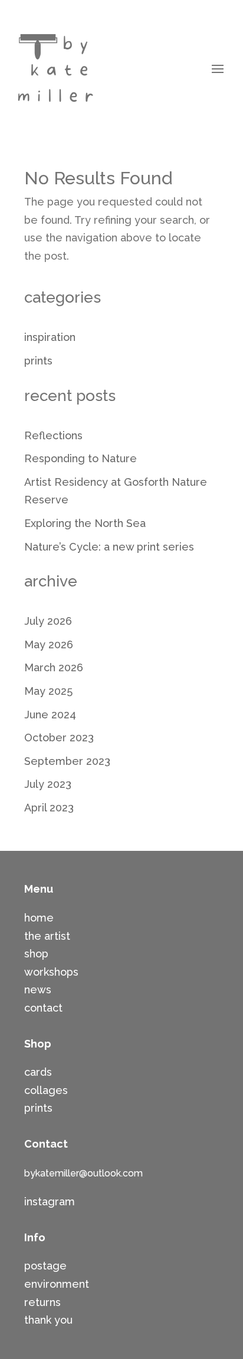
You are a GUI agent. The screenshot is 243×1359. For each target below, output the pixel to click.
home (39, 917)
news (37, 989)
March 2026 (53, 667)
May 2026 (48, 644)
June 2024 (50, 714)
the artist (47, 936)
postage (45, 1265)
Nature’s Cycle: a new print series (109, 547)
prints (38, 360)
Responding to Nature (80, 458)
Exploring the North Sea (85, 523)
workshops (51, 972)
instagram (49, 1201)
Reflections (53, 435)
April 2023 (49, 807)
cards (38, 1072)
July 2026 (48, 621)
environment (56, 1284)
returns (42, 1302)
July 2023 (47, 784)
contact (43, 1008)
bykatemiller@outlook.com (83, 1173)
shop (36, 953)
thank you (48, 1320)
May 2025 (48, 691)
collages (46, 1090)
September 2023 (67, 761)
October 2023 (59, 737)
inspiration (49, 337)
